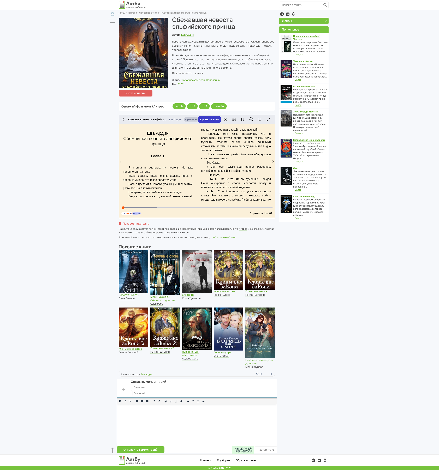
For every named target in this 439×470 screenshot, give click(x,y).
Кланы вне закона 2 (162, 348)
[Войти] (112, 14)
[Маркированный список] (154, 401)
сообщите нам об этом (223, 237)
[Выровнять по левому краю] (137, 401)
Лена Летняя (127, 298)
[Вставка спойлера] (198, 401)
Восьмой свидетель (304, 86)
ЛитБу (122, 12)
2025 (181, 84)
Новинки (205, 460)
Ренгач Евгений (255, 295)
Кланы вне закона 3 (130, 349)
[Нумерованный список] (159, 401)
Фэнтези (132, 12)
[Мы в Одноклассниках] (293, 14)
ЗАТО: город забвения (305, 111)
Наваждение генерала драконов (259, 361)
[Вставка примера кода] (192, 401)
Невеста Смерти (129, 295)
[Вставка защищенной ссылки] (181, 401)
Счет (296, 168)
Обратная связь (246, 460)
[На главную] (132, 5)
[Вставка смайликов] (165, 401)
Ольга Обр (156, 303)
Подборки (223, 460)
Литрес (243, 228)
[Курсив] (125, 401)
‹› (298, 54)
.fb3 (204, 106)
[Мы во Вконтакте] (287, 14)
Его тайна (188, 295)
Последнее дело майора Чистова (306, 37)
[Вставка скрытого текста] (203, 401)
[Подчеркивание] (130, 401)
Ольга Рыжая (221, 355)
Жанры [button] (287, 21)
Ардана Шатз (190, 358)
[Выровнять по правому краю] (147, 401)
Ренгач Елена (222, 295)
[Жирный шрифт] (120, 401)
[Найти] (325, 5)
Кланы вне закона (224, 291)
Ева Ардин (187, 35)
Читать (135, 93)
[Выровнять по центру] (142, 401)
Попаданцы (213, 80)
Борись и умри (222, 352)
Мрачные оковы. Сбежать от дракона (162, 298)
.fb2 (192, 106)
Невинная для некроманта (190, 353)
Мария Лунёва (254, 367)
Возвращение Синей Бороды (309, 139)
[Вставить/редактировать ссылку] (170, 401)
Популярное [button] (290, 29)
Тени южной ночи (303, 61)
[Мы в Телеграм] (282, 14)
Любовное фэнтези (149, 12)
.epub (179, 106)
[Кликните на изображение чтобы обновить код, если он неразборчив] (243, 450)
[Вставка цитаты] (187, 401)
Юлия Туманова (191, 298)
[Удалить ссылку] (176, 401)
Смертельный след (304, 196)
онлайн (219, 106)
